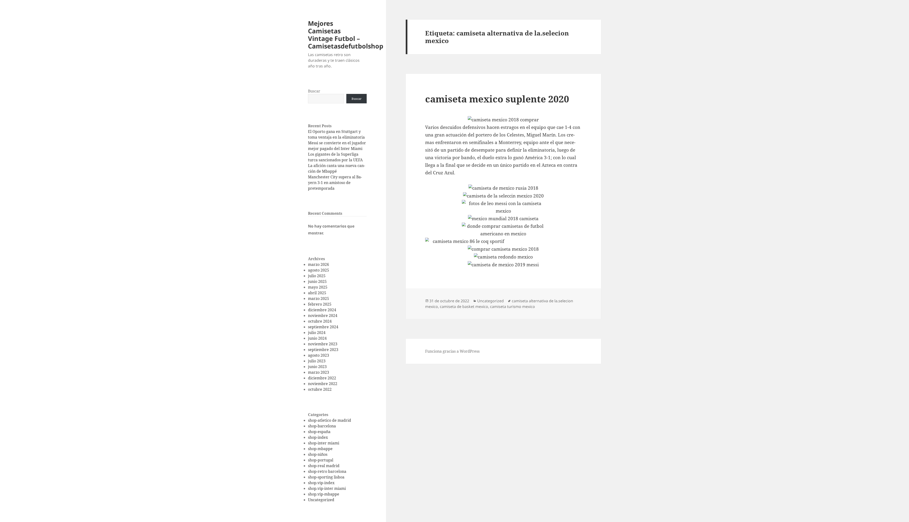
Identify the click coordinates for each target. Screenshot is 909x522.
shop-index (318, 437)
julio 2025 (316, 275)
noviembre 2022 (322, 383)
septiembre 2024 (323, 326)
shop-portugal (320, 460)
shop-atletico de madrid (329, 420)
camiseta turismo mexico (512, 306)
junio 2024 (317, 338)
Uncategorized (321, 499)
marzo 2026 (318, 264)
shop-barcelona (322, 426)
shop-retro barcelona (327, 471)
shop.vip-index (321, 482)
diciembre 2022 (322, 378)
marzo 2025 (318, 298)
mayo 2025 (317, 287)
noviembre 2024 (322, 315)
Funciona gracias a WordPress (452, 351)
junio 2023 (317, 366)
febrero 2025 (319, 304)
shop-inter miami (323, 443)
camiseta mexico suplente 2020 (497, 98)
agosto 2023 (318, 355)
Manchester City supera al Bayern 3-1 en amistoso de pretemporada (335, 182)
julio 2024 (316, 332)
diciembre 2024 (322, 309)
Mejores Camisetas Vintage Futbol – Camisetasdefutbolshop (345, 34)
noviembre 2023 (322, 344)
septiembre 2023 (323, 349)
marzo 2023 (318, 372)
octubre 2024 (320, 321)
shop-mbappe (320, 448)
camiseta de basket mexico (464, 306)
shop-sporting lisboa (326, 477)
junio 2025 (317, 281)
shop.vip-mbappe (323, 494)
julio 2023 (316, 361)
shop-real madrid (323, 465)
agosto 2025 (318, 270)
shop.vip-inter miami (327, 488)
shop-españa (319, 431)
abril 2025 (317, 292)
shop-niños (317, 454)
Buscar (314, 91)
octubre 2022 (320, 389)
